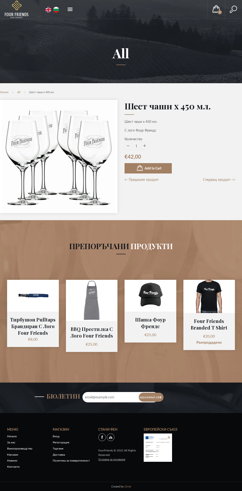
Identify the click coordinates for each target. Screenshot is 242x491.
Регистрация (61, 442)
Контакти (13, 466)
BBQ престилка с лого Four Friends (91, 332)
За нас (11, 442)
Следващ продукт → (219, 179)
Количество (133, 139)
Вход (56, 436)
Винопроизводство (19, 448)
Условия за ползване (111, 459)
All (121, 53)
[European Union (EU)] (158, 447)
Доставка (59, 454)
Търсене (58, 448)
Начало (4, 92)
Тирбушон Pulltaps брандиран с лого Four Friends (33, 326)
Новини (12, 460)
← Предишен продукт (142, 179)
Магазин (12, 454)
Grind (128, 486)
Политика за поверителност (71, 460)
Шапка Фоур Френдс (150, 322)
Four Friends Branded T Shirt (209, 324)
